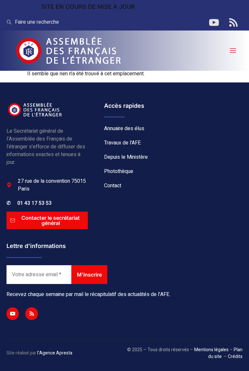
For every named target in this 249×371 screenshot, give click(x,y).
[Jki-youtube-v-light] (12, 313)
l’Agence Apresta (54, 353)
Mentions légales (211, 349)
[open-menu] (232, 51)
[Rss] (31, 313)
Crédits (235, 356)
